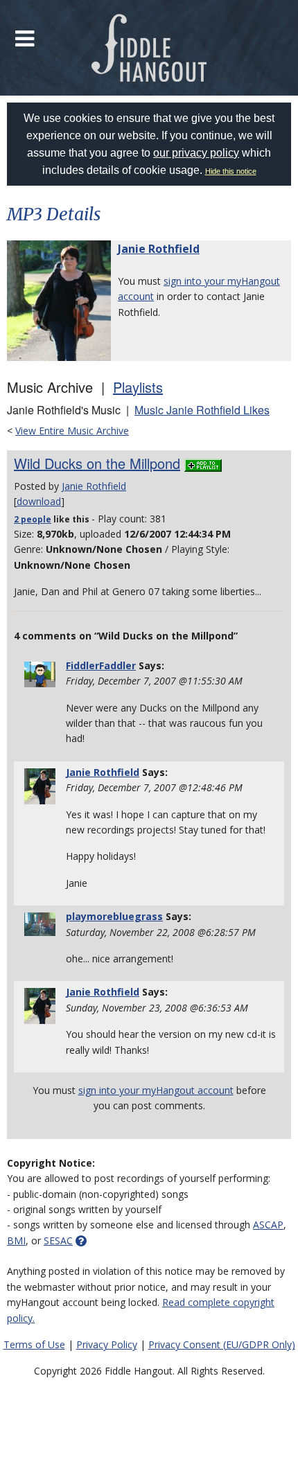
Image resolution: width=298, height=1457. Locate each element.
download (39, 501)
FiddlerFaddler (101, 665)
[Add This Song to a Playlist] (203, 463)
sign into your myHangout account (156, 1090)
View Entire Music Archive (72, 430)
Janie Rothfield (159, 248)
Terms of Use (34, 1344)
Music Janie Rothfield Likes (202, 410)
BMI (16, 1240)
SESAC (58, 1240)
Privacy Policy (106, 1344)
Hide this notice (230, 171)
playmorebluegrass (114, 916)
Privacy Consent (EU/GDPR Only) (221, 1344)
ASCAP (268, 1224)
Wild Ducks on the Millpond (97, 463)
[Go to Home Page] (149, 48)
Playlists (138, 387)
